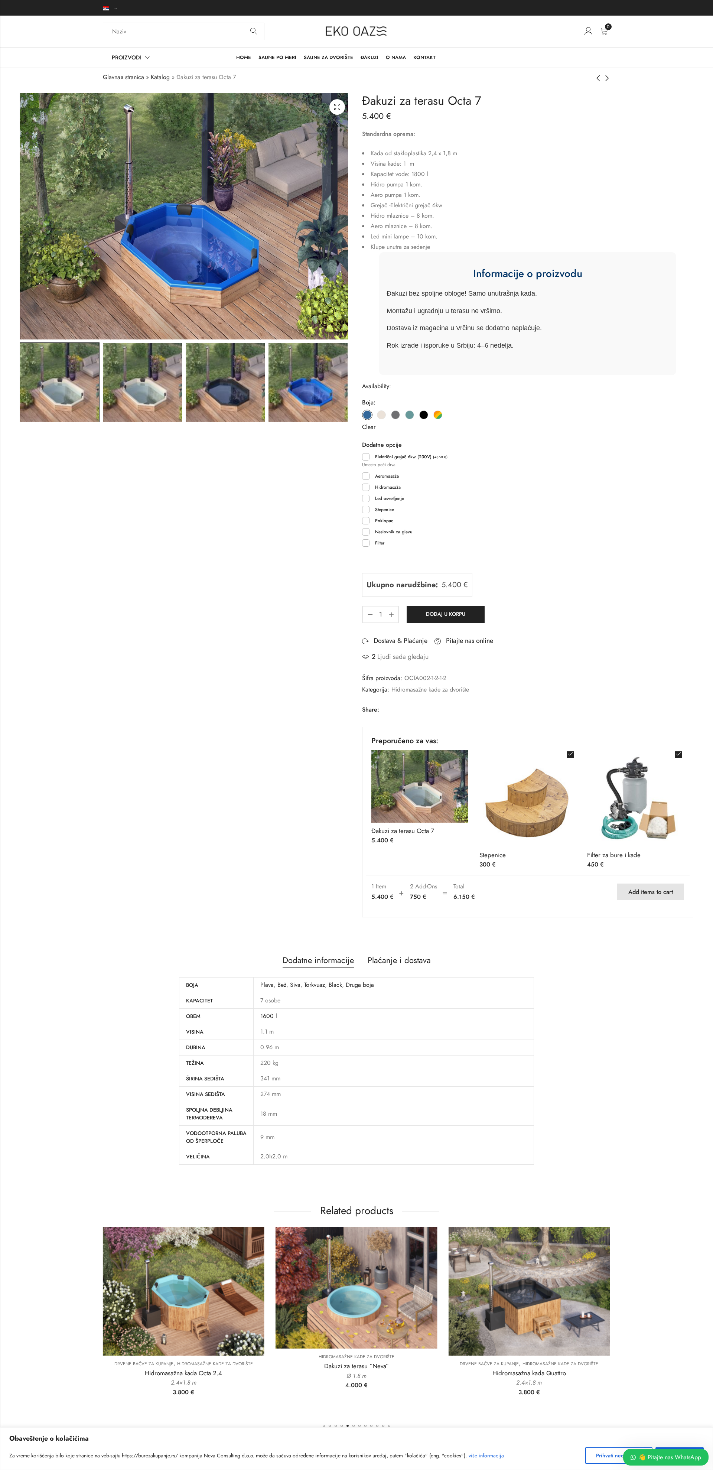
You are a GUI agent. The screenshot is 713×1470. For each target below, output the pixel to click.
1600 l (268, 1016)
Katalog (160, 77)
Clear (368, 427)
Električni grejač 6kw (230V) (411, 456)
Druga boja (360, 984)
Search (253, 31)
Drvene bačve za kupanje (316, 1363)
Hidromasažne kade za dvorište (430, 689)
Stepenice (384, 509)
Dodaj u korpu (445, 614)
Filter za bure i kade (614, 855)
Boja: (368, 402)
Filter (379, 543)
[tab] (318, 960)
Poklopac (384, 520)
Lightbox (337, 107)
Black (335, 984)
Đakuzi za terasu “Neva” (183, 1366)
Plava (267, 984)
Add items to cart (650, 892)
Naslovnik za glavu (394, 532)
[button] (324, 1426)
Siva (295, 984)
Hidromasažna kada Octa (529, 1373)
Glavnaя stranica (123, 77)
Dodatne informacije (318, 960)
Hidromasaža (388, 487)
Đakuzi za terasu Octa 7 (402, 830)
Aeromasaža (387, 476)
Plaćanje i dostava (399, 960)
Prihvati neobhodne (619, 1455)
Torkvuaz (314, 984)
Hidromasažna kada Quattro (356, 1373)
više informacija (486, 1455)
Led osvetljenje (389, 498)
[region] (356, 1448)
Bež (281, 984)
